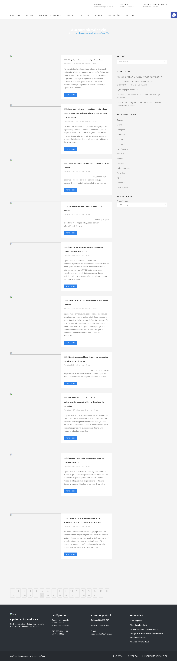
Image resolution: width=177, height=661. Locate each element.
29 (83, 595)
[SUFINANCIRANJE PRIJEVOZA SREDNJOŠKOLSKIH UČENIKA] (35, 314)
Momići (120, 158)
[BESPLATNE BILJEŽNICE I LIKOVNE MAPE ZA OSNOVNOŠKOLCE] (35, 481)
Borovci (120, 120)
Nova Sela (121, 173)
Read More (70, 95)
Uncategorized (122, 187)
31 (95, 595)
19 (24, 595)
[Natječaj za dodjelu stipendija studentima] (35, 67)
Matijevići (120, 154)
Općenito (133, 656)
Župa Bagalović (136, 620)
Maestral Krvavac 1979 (139, 642)
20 (30, 595)
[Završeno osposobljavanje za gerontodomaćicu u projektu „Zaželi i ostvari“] (35, 363)
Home (71, 33)
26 (65, 595)
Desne (119, 125)
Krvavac (120, 139)
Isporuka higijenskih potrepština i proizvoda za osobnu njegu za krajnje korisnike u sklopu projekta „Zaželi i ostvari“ (85, 113)
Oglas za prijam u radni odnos (128, 89)
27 (71, 595)
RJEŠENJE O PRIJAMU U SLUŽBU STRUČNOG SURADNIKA (139, 77)
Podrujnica (121, 182)
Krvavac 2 (121, 144)
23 (48, 595)
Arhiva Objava (122, 201)
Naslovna (88, 64)
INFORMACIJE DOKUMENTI (154, 656)
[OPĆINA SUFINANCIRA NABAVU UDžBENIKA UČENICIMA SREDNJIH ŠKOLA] (35, 256)
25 (60, 595)
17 (12, 595)
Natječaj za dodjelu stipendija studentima (85, 60)
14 (95, 590)
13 (89, 590)
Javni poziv (81, 410)
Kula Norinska (122, 149)
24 (54, 595)
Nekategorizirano (124, 168)
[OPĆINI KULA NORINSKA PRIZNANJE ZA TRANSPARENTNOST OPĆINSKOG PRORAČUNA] (35, 548)
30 (89, 595)
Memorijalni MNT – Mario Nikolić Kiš (144, 629)
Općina (119, 178)
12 (83, 590)
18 (18, 595)
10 (71, 590)
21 (36, 595)
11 (77, 590)
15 (101, 590)
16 (107, 590)
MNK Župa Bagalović (138, 625)
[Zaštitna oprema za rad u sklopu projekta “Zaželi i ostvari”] (35, 178)
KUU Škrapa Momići (138, 637)
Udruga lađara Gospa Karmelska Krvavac (147, 633)
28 (77, 595)
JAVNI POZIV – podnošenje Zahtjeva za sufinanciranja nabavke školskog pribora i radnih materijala (84, 402)
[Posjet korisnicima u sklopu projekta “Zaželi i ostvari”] (35, 213)
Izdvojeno (80, 64)
